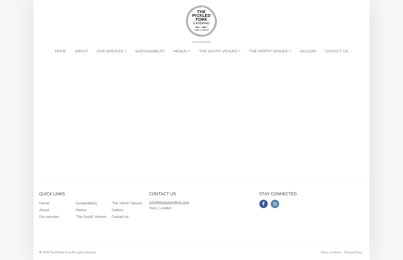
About (81, 51)
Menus (180, 51)
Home (60, 51)
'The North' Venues (269, 51)
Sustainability (150, 51)
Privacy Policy (353, 252)
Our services (110, 51)
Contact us (336, 51)
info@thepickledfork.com (169, 202)
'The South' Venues (218, 51)
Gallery (308, 51)
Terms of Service (331, 252)
